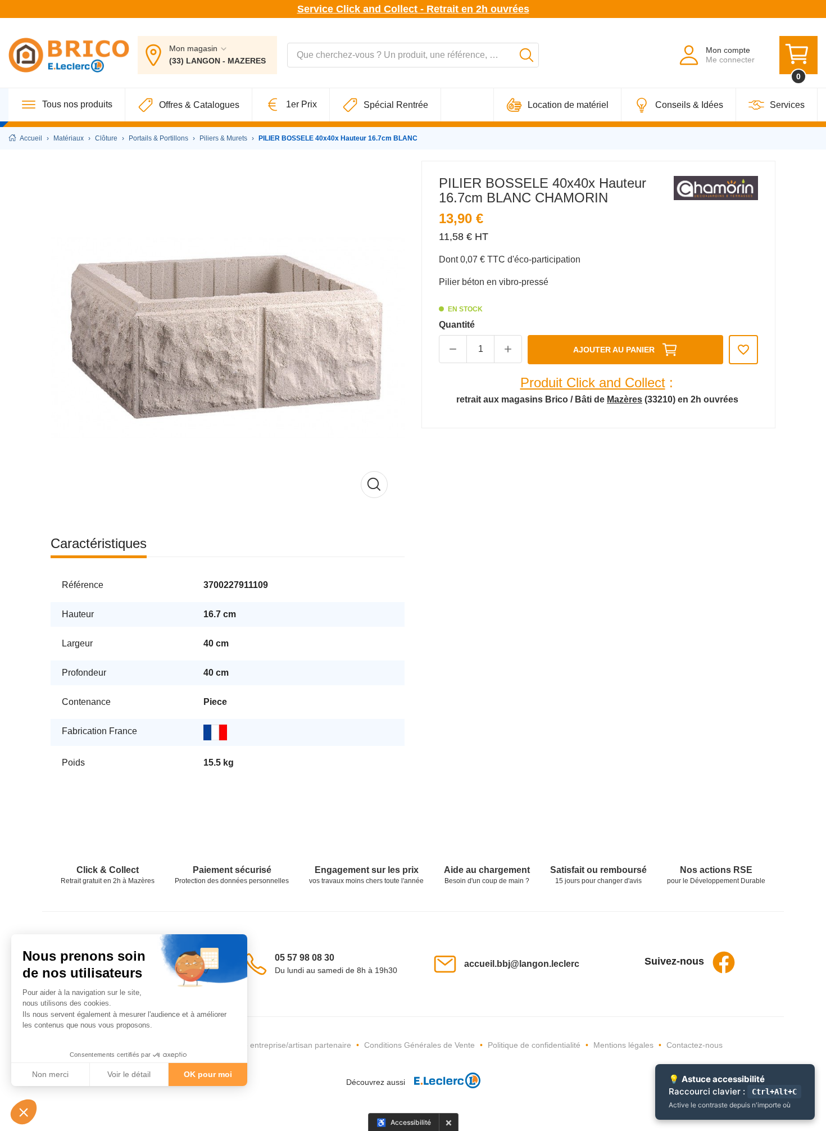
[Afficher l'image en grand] (228, 338)
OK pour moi (208, 1074)
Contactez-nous (694, 1044)
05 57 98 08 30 (304, 957)
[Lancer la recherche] (526, 55)
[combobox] (413, 55)
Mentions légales (623, 1044)
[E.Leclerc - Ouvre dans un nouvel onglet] (442, 1082)
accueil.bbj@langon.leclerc (521, 964)
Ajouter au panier (614, 349)
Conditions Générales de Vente (419, 1044)
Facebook (723, 962)
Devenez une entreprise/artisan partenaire (276, 1044)
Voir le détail (129, 1074)
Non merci (50, 1074)
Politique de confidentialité (534, 1044)
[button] (23, 1111)
